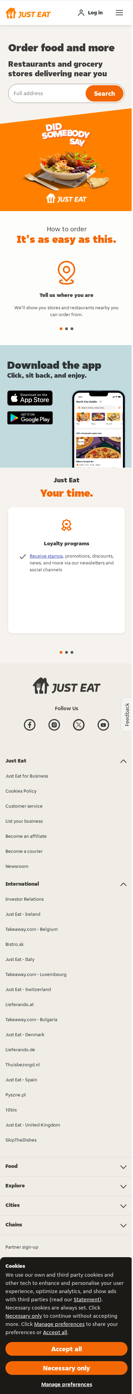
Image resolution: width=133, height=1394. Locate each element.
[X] (79, 730)
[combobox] (46, 93)
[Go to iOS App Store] (30, 398)
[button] (28, 12)
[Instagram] (54, 730)
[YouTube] (103, 730)
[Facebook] (29, 730)
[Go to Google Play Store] (30, 418)
